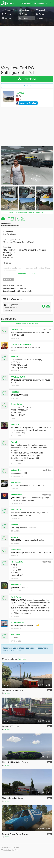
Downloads (10, 220)
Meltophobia (16, 404)
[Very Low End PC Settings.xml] (27, 165)
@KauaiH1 (15, 587)
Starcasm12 (16, 424)
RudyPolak (16, 597)
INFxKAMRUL (17, 561)
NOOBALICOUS (18, 376)
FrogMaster (16, 391)
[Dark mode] (47, 3)
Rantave (20, 93)
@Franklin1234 (17, 427)
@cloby (14, 497)
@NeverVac (16, 379)
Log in (16, 647)
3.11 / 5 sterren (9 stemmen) (10, 225)
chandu (14, 356)
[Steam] (20, 96)
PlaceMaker (16, 482)
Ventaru (14, 524)
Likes (23, 220)
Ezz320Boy (16, 509)
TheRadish (16, 584)
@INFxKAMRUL (18, 600)
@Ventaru (15, 552)
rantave (7, 693)
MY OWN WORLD (18, 622)
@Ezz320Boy (16, 540)
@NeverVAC (16, 394)
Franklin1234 (16, 329)
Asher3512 (15, 634)
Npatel (14, 442)
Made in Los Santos (9, 850)
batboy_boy (16, 470)
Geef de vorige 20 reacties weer (27, 323)
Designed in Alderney (10, 847)
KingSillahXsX (17, 494)
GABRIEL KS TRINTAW (21, 344)
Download (28, 79)
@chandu (15, 625)
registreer (25, 647)
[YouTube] (17, 96)
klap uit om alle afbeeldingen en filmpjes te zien (27, 212)
